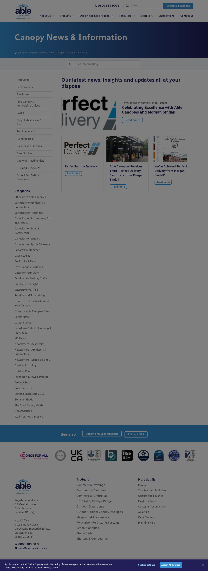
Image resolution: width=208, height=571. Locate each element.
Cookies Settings (146, 565)
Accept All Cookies (170, 565)
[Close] (202, 565)
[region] (104, 565)
